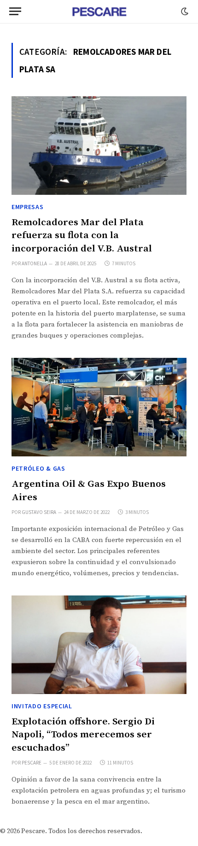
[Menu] (15, 11)
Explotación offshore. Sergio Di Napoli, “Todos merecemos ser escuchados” (83, 735)
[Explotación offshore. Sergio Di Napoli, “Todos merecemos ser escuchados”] (99, 644)
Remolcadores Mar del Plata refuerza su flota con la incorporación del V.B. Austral (82, 235)
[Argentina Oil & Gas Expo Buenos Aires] (99, 407)
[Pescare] (99, 11)
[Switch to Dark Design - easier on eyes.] (184, 11)
